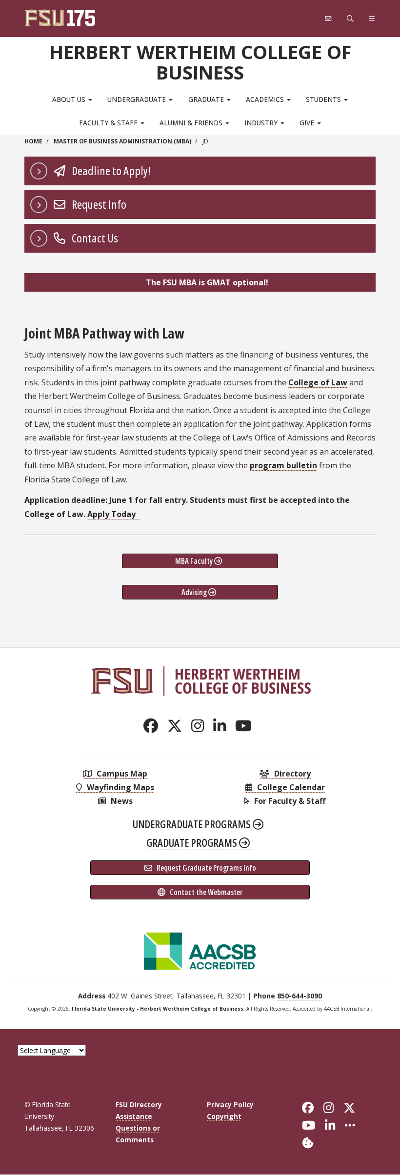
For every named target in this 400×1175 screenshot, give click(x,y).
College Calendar (290, 787)
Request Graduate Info (205, 867)
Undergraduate (137, 99)
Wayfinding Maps (119, 787)
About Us (69, 99)
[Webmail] (328, 18)
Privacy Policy (230, 1104)
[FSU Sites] (371, 18)
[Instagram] (200, 726)
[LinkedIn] (222, 726)
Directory (291, 773)
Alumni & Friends (192, 122)
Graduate (207, 99)
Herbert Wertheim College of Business (200, 62)
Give (308, 122)
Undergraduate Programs (193, 824)
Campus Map (121, 773)
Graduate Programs (192, 842)
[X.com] (177, 726)
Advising (194, 592)
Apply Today (112, 514)
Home (33, 141)
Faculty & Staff (109, 122)
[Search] (350, 18)
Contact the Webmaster (205, 892)
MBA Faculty (194, 561)
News (121, 801)
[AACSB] (200, 950)
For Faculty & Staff (288, 801)
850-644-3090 (299, 995)
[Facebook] (153, 726)
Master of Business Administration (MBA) (122, 141)
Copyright (224, 1116)
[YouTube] (246, 726)
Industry (262, 122)
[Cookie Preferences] (308, 1142)
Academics (266, 99)
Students (324, 99)
